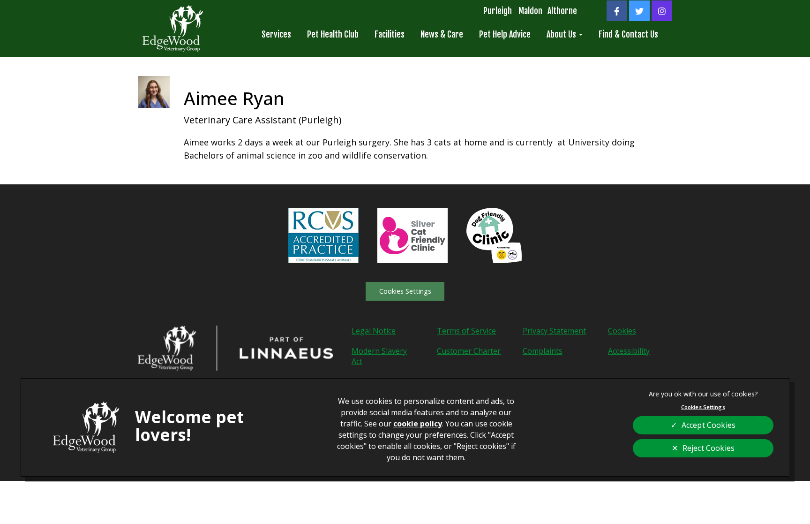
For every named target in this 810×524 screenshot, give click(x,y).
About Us (562, 34)
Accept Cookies (708, 425)
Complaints (542, 351)
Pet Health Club (333, 34)
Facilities (390, 34)
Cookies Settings (405, 291)
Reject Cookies (708, 448)
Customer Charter (469, 351)
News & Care (441, 34)
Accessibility (629, 351)
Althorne (562, 11)
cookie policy (417, 423)
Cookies (622, 331)
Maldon (530, 11)
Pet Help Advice (505, 34)
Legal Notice (374, 331)
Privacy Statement (554, 331)
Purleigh (497, 11)
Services (276, 34)
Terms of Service (466, 331)
